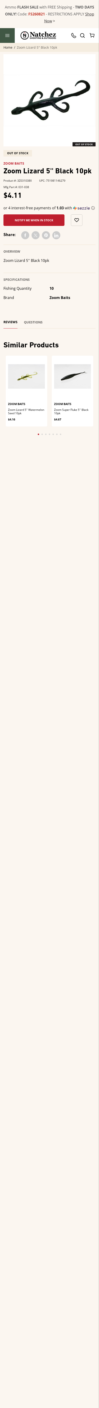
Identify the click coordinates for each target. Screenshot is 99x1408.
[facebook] (25, 235)
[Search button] (82, 35)
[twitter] (36, 235)
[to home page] (38, 35)
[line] (56, 235)
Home (7, 47)
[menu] (7, 35)
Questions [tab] (33, 322)
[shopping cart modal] (92, 35)
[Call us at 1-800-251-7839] (75, 35)
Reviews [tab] (10, 322)
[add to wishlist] (76, 220)
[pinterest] (46, 235)
